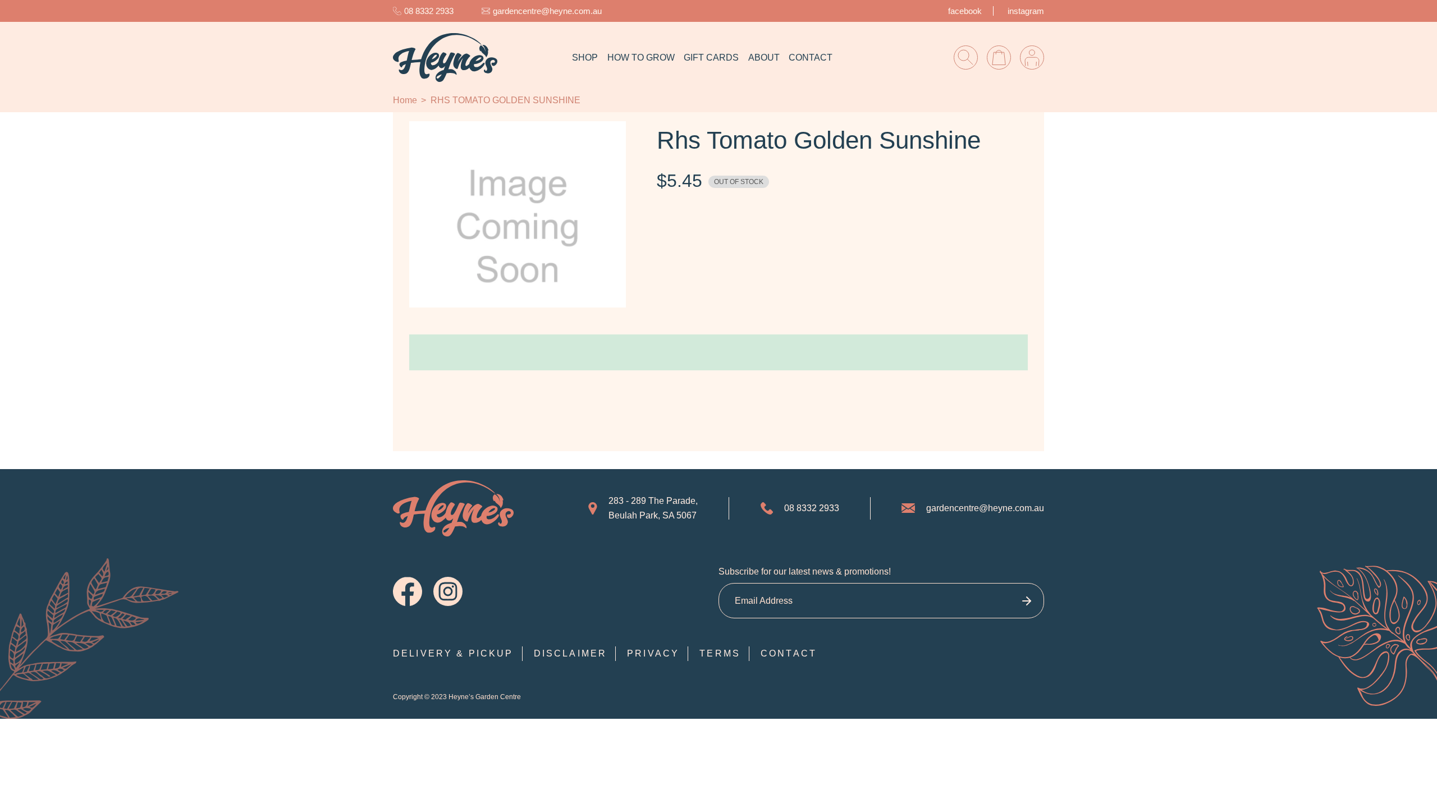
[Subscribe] (1026, 600)
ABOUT (764, 57)
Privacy (653, 653)
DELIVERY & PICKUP (453, 653)
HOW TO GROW (641, 57)
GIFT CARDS (711, 57)
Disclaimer (570, 653)
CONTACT (810, 57)
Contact (789, 653)
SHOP (585, 57)
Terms (719, 653)
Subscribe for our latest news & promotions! (804, 571)
